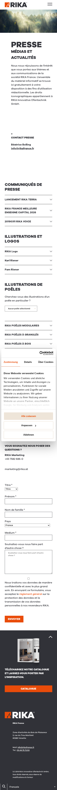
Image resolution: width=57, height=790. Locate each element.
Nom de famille (15, 510)
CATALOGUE (28, 689)
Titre (8, 485)
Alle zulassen (28, 416)
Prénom (10, 496)
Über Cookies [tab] (45, 362)
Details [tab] (28, 362)
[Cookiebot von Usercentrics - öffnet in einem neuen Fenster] (40, 353)
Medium (10, 533)
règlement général (30, 594)
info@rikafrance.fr (22, 148)
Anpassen (26, 425)
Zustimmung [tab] (11, 362)
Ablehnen (28, 434)
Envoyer (14, 619)
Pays (8, 521)
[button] (50, 4)
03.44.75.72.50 (23, 750)
